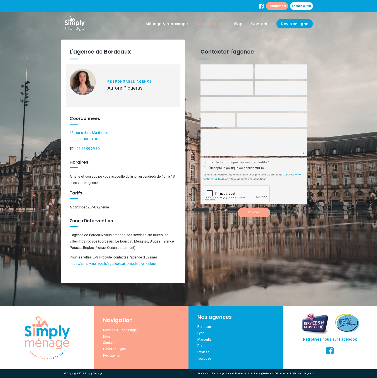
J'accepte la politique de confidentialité (235, 168)
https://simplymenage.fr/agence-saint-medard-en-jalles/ (113, 264)
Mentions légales (303, 373)
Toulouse (204, 358)
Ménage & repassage (167, 23)
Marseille (204, 339)
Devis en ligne (294, 23)
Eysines (203, 352)
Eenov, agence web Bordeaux (229, 373)
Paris (201, 346)
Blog (238, 23)
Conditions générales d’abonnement (269, 373)
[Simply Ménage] (74, 24)
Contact (259, 23)
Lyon (200, 333)
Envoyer (254, 212)
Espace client (301, 6)
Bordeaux (204, 327)
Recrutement (276, 6)
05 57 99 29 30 (88, 149)
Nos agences (209, 23)
